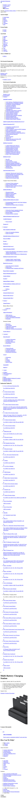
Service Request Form (10, 316)
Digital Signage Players (11, 106)
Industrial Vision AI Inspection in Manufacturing (16, 254)
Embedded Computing (7, 99)
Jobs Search (5, 754)
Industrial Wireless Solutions (12, 117)
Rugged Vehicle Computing (8, 270)
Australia (5, 36)
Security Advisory (6, 331)
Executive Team (9, 340)
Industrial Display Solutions (8, 281)
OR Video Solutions (10, 197)
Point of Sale (8, 267)
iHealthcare (5, 243)
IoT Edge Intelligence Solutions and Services (11, 283)
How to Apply (9, 362)
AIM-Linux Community (11, 326)
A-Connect (5, 374)
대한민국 (5, 42)
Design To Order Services (8, 295)
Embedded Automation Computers (13, 131)
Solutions (5, 227)
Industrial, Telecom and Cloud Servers (14, 173)
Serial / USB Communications (12, 154)
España (4, 31)
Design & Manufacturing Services (9, 273)
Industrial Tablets (9, 203)
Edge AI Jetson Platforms (11, 184)
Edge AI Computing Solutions (12, 232)
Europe (4, 29)
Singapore (6, 8)
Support (5, 309)
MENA (5, 56)
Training (8, 359)
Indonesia (5, 40)
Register (5, 4)
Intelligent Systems (6, 156)
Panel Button (3, 74)
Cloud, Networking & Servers (9, 170)
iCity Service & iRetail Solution (13, 211)
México (5, 19)
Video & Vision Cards (10, 187)
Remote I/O (8, 137)
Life (7, 358)
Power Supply (9, 221)
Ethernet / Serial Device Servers (13, 146)
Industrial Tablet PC (7, 380)
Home (4, 377)
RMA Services (9, 315)
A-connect (5, 769)
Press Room (8, 343)
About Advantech (6, 336)
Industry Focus (6, 763)
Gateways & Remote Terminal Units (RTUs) (15, 133)
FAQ (4, 767)
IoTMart (5, 372)
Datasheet (3, 693)
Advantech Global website (10, 10)
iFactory (5, 241)
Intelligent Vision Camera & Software (14, 185)
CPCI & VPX (9, 160)
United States (6, 17)
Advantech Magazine (10, 341)
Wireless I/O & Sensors (11, 140)
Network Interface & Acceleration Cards (14, 174)
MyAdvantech (6, 6)
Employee (5, 367)
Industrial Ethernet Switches (12, 148)
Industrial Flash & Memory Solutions (14, 115)
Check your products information (13, 317)
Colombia (5, 23)
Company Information (10, 339)
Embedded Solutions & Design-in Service (11, 236)
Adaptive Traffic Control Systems (13, 259)
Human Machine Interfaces (12, 134)
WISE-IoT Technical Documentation (14, 328)
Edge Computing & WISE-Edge (9, 229)
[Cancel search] (6, 77)
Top (2, 795)
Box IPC (8, 159)
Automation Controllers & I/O (12, 126)
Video (4, 764)
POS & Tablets (9, 212)
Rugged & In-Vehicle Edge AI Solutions (14, 204)
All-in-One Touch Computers (12, 265)
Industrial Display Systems (11, 114)
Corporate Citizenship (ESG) (9, 753)
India (4, 39)
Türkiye (5, 49)
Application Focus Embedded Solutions (14, 103)
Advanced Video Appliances (12, 183)
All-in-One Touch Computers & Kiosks (14, 210)
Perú (4, 24)
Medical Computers (10, 194)
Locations (8, 361)
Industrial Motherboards (11, 116)
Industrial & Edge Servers (8, 246)
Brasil (4, 18)
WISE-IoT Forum (10, 327)
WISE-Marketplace (7, 373)
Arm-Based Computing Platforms (13, 104)
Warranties (8, 318)
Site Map (5, 789)
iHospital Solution (10, 192)
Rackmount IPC (9, 167)
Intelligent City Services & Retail (9, 207)
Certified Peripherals (7, 218)
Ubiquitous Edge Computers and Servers (15, 268)
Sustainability (6, 364)
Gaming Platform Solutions (12, 113)
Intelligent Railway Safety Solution (13, 260)
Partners (5, 300)
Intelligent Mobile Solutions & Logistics (10, 199)
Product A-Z (5, 224)
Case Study (5, 760)
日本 (4, 41)
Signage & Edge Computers (12, 213)
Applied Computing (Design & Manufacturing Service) (13, 121)
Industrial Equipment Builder (9, 248)
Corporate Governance (11, 349)
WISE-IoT (8, 308)
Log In (9, 4)
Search (4, 7)
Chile (4, 22)
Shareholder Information (11, 352)
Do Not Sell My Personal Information (11, 791)
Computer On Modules (11, 105)
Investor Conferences (10, 350)
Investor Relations (6, 345)
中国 (4, 37)
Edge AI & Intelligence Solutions (13, 108)
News (4, 765)
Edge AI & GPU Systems (11, 161)
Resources (8, 324)
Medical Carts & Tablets (11, 193)
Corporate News (6, 751)
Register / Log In (7, 79)
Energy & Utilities (6, 238)
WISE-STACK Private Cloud (12, 178)
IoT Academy (9, 325)
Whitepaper (5, 761)
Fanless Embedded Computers (12, 111)
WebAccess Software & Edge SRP (13, 139)
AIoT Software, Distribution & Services (14, 102)
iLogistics (5, 278)
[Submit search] (5, 77)
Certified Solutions (10, 128)
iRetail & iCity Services (7, 263)
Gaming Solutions (6, 276)
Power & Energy (9, 136)
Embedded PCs (9, 109)
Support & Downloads (7, 312)
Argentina (5, 20)
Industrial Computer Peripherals (13, 163)
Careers (4, 354)
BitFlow (8, 289)
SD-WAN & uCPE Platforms (12, 176)
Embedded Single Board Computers (13, 110)
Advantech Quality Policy (8, 298)
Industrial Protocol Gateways (12, 150)
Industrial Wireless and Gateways (13, 151)
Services (5, 290)
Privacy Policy (6, 790)
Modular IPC (9, 166)
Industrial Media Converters (12, 149)
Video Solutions (6, 286)
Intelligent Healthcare (7, 189)
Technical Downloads (9, 693)
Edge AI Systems (9, 233)
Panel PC (8, 135)
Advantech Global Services (8, 292)
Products (5, 96)
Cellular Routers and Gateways (12, 145)
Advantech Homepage (5, 1)
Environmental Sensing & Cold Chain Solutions (16, 202)
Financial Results (9, 348)
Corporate (5, 334)
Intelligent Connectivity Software (13, 152)
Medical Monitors (10, 195)
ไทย (4, 48)
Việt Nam (5, 51)
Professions (8, 357)
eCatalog (5, 766)
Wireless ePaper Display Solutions (13, 119)
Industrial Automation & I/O (8, 124)
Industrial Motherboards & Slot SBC (14, 164)
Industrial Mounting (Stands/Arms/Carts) (11, 216)
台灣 (4, 46)
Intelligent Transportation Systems (13, 165)
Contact (5, 370)
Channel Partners (6, 303)
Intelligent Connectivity (7, 142)
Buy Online (7, 742)
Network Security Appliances (12, 175)
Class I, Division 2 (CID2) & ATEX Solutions (16, 129)
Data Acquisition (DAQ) (11, 130)
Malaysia (5, 44)
